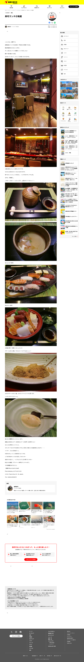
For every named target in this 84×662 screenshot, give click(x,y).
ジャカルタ (18, 10)
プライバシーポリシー (71, 633)
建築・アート (69, 109)
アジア (9, 10)
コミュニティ (62, 7)
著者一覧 (50, 639)
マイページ (51, 644)
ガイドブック (49, 7)
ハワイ (65, 52)
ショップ (75, 120)
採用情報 (68, 641)
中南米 (65, 44)
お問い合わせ (69, 643)
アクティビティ (63, 120)
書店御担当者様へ (70, 638)
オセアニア (66, 48)
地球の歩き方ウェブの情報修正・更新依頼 (16, 597)
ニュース (50, 637)
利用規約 (68, 634)
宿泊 (75, 109)
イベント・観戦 (63, 115)
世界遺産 (69, 115)
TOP (6, 10)
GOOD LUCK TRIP (52, 646)
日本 (65, 73)
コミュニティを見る (74, 6)
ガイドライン (69, 636)
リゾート (65, 57)
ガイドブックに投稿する (71, 639)
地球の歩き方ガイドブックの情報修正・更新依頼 (18, 598)
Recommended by (49, 529)
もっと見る (74, 236)
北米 (65, 40)
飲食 (63, 109)
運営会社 (68, 631)
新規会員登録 (51, 642)
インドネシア (13, 10)
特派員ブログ (36, 7)
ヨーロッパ (66, 36)
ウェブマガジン (24, 7)
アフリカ (65, 69)
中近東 (65, 65)
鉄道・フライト (69, 121)
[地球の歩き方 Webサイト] (11, 2)
